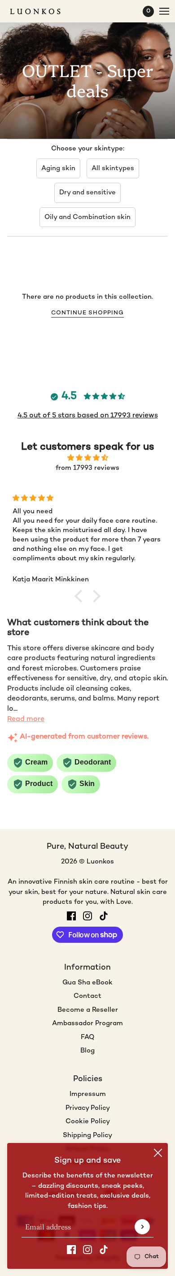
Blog (87, 1050)
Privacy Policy (88, 1108)
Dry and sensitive (87, 192)
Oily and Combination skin (87, 217)
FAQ (87, 1037)
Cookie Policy (88, 1121)
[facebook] (71, 1249)
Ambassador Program (87, 1023)
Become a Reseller (87, 1010)
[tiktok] (104, 1249)
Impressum (88, 1094)
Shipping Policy (87, 1135)
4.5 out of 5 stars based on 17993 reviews (88, 416)
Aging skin (58, 168)
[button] (80, 595)
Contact (87, 996)
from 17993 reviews (87, 468)
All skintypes (113, 168)
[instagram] (87, 1249)
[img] (87, 458)
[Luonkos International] (43, 11)
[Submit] (142, 1226)
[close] (157, 1152)
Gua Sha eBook (87, 982)
